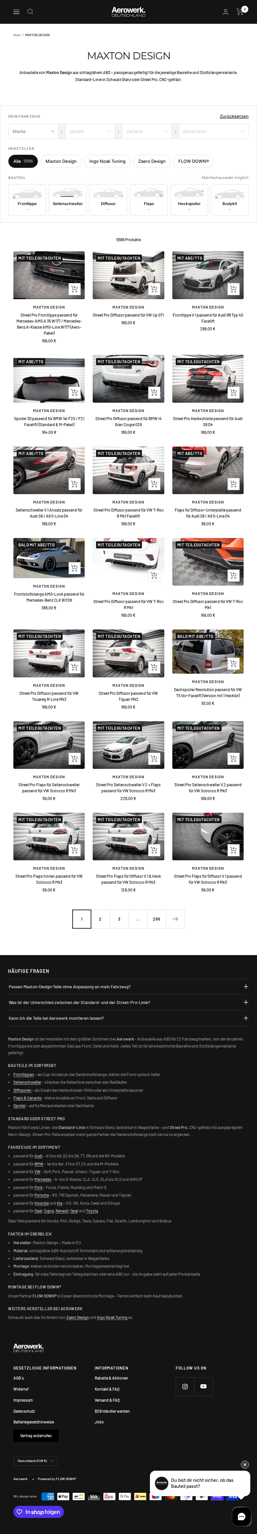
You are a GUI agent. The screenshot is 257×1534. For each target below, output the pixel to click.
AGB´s (18, 1378)
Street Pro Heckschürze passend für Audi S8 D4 (208, 421)
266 (156, 919)
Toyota (92, 1210)
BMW (39, 1163)
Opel (74, 1210)
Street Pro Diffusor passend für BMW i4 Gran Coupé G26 (128, 421)
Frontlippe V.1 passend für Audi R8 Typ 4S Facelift (208, 318)
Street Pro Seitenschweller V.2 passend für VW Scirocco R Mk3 (208, 787)
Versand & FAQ (107, 1400)
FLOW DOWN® (193, 161)
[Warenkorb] (240, 11)
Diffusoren (22, 1090)
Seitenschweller (27, 1082)
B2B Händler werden (112, 1411)
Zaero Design (152, 161)
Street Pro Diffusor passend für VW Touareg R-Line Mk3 (49, 696)
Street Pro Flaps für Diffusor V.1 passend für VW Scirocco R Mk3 (208, 879)
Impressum (23, 1400)
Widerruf (20, 1389)
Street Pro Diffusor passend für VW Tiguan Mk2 (128, 696)
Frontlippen (23, 1074)
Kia (59, 1203)
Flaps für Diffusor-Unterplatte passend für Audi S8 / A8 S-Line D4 (208, 513)
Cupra (49, 1210)
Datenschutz (24, 1411)
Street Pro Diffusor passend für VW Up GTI (128, 315)
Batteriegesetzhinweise (33, 1421)
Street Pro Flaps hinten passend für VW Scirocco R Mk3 (49, 879)
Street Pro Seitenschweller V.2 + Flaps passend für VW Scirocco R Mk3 (128, 787)
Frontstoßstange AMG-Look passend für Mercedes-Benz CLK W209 (49, 597)
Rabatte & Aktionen (111, 1378)
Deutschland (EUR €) (32, 1461)
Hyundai (41, 1203)
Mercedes (42, 1179)
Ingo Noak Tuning (107, 161)
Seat (38, 1210)
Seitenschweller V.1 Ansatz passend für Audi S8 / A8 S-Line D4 (49, 513)
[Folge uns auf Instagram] (185, 1386)
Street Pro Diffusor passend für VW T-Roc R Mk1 (128, 604)
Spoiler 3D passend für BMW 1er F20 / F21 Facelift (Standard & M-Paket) (49, 421)
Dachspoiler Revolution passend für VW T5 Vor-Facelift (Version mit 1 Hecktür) (208, 692)
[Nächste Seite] (175, 919)
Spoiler (19, 1105)
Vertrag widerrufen (36, 1435)
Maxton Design (61, 161)
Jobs (99, 1421)
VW (37, 1171)
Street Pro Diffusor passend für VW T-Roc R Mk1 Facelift (128, 513)
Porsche (41, 1195)
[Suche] (30, 12)
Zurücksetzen (234, 116)
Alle (23, 161)
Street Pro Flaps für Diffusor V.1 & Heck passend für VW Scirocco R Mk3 (128, 879)
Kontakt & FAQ (107, 1389)
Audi (38, 1155)
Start (17, 35)
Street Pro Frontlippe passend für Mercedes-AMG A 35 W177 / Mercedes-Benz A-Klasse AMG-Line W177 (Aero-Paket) (49, 324)
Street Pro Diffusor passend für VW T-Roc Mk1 (208, 604)
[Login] (226, 12)
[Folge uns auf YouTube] (203, 1386)
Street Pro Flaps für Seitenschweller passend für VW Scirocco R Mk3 (49, 787)
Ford (38, 1187)
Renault (62, 1210)
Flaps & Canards (27, 1097)
